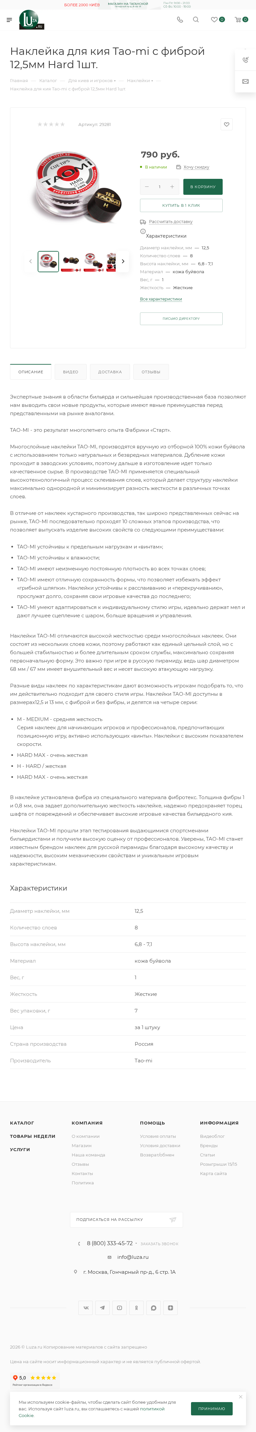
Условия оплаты (158, 1136)
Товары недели (32, 1136)
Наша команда (88, 1154)
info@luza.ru (133, 1257)
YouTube (119, 1308)
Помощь (152, 1123)
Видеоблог (212, 1136)
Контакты (82, 1173)
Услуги (20, 1149)
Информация (219, 1123)
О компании (86, 1136)
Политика (83, 1182)
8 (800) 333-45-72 (110, 1243)
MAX (153, 1308)
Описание (30, 372)
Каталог (22, 1123)
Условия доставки (160, 1145)
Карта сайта (213, 1173)
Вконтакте (85, 1308)
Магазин (82, 1145)
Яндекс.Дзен (170, 1308)
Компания (87, 1123)
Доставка (110, 372)
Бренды (209, 1145)
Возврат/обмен (157, 1154)
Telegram (102, 1308)
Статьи (207, 1154)
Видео (70, 372)
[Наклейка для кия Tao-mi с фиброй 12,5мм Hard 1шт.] (76, 191)
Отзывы (151, 372)
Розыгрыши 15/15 (218, 1164)
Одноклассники (136, 1308)
